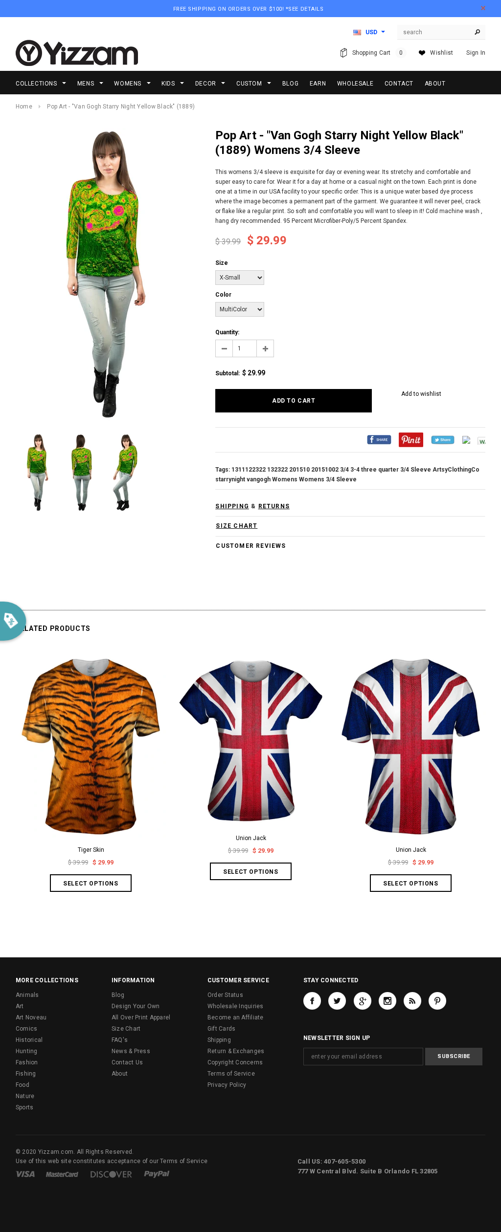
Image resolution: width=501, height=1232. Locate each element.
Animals (27, 995)
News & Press (131, 1051)
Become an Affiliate (235, 1017)
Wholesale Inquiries (235, 1006)
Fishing (26, 1073)
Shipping (219, 1040)
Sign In (475, 52)
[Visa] (25, 1173)
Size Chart (126, 1028)
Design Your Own (136, 1006)
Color (223, 294)
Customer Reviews (251, 545)
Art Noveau (31, 1017)
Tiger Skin (91, 849)
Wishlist (441, 52)
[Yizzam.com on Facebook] (312, 1001)
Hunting (27, 1051)
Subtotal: (227, 373)
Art (20, 1006)
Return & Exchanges (235, 1051)
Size (221, 262)
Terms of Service (231, 1073)
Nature (25, 1096)
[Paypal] (157, 1173)
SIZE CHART (236, 525)
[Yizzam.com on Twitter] (337, 1001)
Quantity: (227, 332)
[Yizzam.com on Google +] (362, 1001)
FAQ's (120, 1040)
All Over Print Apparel (141, 1017)
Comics (26, 1028)
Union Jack (251, 838)
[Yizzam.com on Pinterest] (437, 1001)
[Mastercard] (62, 1173)
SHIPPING (232, 506)
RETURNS (274, 506)
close (483, 8)
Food (22, 1084)
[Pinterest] (411, 439)
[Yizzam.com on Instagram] (387, 1001)
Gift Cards (221, 1028)
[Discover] (111, 1173)
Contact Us (127, 1062)
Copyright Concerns (235, 1062)
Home (24, 106)
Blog (118, 995)
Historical (29, 1040)
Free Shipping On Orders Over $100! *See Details (248, 9)
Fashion (27, 1062)
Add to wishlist (421, 393)
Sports (24, 1107)
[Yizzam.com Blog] (412, 1001)
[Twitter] (443, 439)
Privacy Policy (226, 1084)
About (120, 1073)
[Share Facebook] (379, 439)
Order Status (225, 995)
